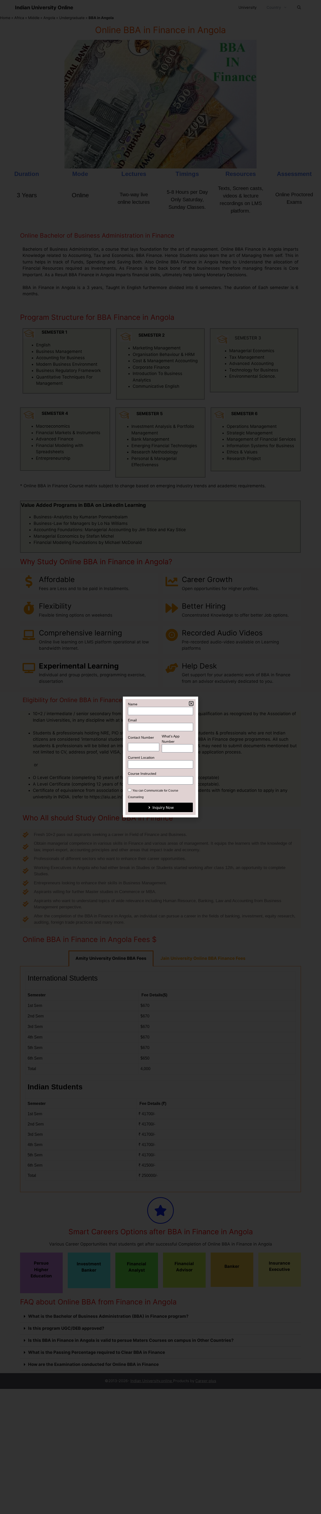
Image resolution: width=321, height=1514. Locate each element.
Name (132, 704)
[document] (160, 757)
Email (132, 720)
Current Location (141, 757)
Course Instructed (142, 774)
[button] (191, 703)
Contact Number (141, 737)
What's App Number (171, 738)
